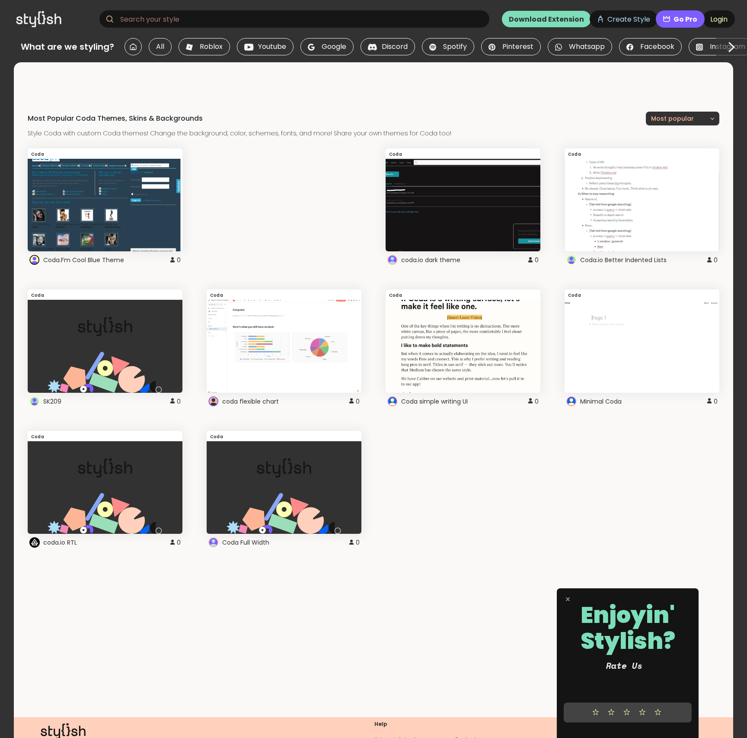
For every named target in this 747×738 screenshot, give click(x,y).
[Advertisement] (373, 81)
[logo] (54, 19)
